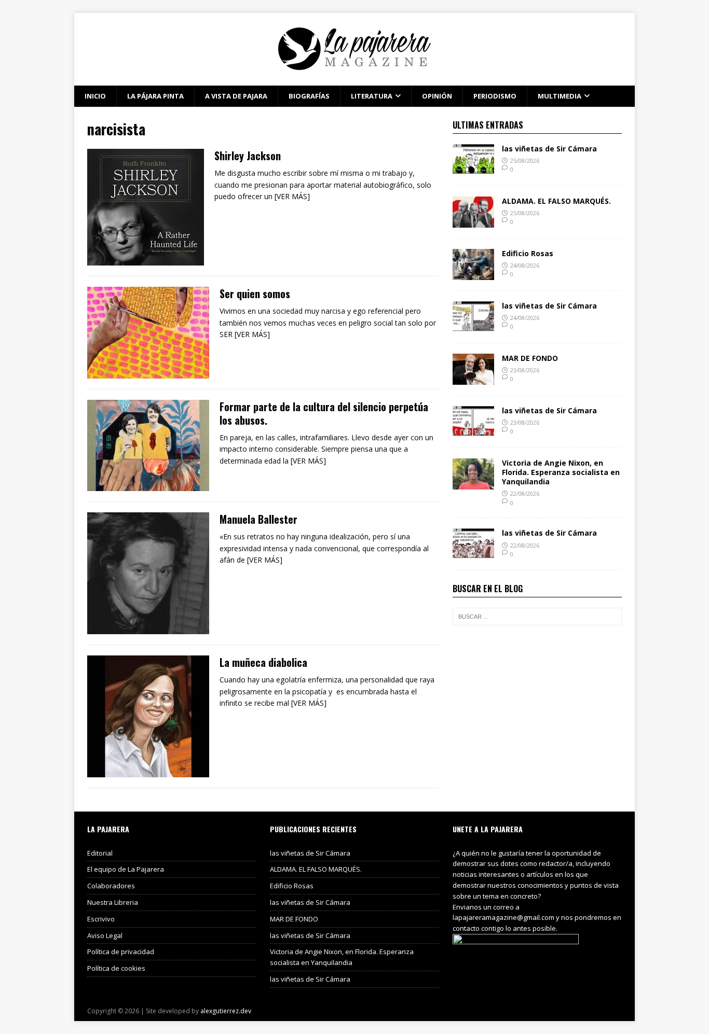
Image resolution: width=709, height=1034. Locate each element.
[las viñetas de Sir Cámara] (473, 169)
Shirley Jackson (247, 155)
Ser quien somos (255, 293)
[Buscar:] (537, 616)
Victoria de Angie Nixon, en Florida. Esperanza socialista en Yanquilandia (561, 472)
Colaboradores (111, 885)
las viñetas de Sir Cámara (549, 148)
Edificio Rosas (527, 253)
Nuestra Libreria (112, 902)
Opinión (437, 96)
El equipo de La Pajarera (125, 869)
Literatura (371, 96)
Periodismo (494, 96)
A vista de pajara (236, 96)
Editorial (100, 853)
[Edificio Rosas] (473, 273)
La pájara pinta (155, 96)
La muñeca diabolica (263, 662)
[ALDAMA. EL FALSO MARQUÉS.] (473, 221)
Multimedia (559, 96)
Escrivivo (101, 919)
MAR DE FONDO (530, 358)
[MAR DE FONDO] (473, 378)
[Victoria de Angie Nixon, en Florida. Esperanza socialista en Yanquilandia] (473, 483)
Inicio (95, 96)
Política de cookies (116, 968)
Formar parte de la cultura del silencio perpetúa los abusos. (324, 413)
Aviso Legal (104, 935)
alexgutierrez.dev (225, 1011)
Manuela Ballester (258, 519)
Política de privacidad (120, 951)
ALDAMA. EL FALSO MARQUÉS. (556, 201)
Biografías (309, 96)
